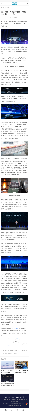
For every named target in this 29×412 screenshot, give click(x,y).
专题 (23, 410)
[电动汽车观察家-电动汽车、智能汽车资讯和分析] (14, 3)
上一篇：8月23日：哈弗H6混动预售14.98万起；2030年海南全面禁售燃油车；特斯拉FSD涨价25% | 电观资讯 (14, 350)
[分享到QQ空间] (20, 339)
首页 (3, 7)
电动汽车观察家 (14, 403)
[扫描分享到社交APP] (12, 339)
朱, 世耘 (4, 17)
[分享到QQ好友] (17, 339)
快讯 (8, 7)
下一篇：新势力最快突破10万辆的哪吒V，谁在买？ (12, 353)
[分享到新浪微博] (15, 339)
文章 (5, 7)
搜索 (11, 410)
